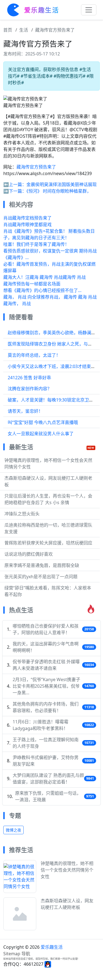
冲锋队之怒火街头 (22, 514)
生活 (23, 30)
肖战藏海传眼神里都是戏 (27, 224)
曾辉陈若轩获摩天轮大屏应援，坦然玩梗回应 (48, 543)
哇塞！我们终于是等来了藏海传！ (36, 244)
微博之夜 (13, 830)
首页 (7, 30)
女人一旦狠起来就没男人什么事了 (41, 434)
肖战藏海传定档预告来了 (27, 218)
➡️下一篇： (14, 191)
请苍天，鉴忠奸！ (25, 411)
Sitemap (11, 954)
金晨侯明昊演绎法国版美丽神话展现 (61, 184)
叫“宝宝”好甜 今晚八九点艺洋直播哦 (43, 422)
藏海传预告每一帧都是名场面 (31, 284)
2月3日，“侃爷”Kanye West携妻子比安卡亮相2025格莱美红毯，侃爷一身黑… (46, 686)
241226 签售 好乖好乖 (29, 378)
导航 (25, 954)
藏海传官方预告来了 (55, 30)
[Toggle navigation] (88, 9)
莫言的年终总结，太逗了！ (34, 355)
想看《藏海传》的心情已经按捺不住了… (42, 290)
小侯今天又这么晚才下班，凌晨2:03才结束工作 (54, 366)
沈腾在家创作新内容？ (30, 389)
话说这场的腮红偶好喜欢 (28, 554)
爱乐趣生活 (52, 947)
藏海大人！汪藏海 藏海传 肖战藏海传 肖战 (44, 277)
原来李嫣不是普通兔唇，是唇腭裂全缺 (41, 565)
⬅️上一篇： (14, 184)
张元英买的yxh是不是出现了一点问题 (40, 577)
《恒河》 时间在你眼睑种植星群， (58, 191)
